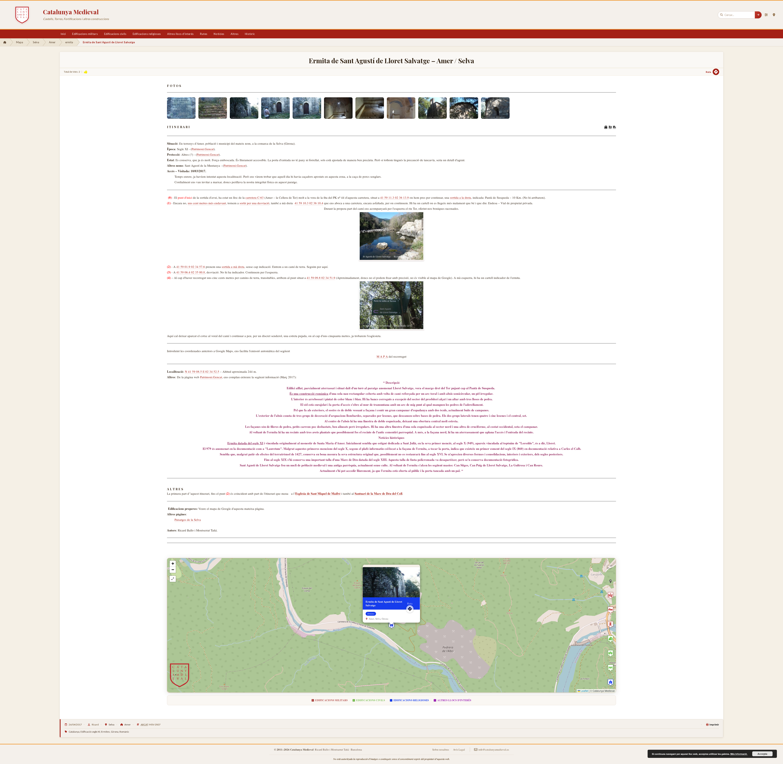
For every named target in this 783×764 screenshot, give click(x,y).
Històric (250, 33)
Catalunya (74, 731)
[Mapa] (773, 14)
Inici (63, 33)
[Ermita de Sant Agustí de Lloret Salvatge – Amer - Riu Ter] (391, 236)
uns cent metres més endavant (207, 203)
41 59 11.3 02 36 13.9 (394, 197)
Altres (234, 33)
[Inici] (5, 42)
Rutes (203, 33)
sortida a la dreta (460, 197)
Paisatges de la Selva (188, 520)
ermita (69, 42)
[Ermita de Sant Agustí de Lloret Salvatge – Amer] (181, 108)
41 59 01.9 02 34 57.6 (190, 267)
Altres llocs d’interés (180, 33)
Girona (114, 731)
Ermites (105, 731)
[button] (391, 625)
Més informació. (739, 753)
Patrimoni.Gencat (203, 149)
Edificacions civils (115, 33)
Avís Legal (459, 749)
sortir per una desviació (254, 203)
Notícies (219, 33)
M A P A (382, 356)
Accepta (762, 754)
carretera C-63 (255, 197)
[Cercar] (758, 14)
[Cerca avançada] (766, 14)
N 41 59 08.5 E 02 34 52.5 (202, 371)
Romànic (124, 731)
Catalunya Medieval (71, 12)
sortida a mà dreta (233, 267)
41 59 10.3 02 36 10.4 (309, 203)
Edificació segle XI (90, 731)
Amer (52, 42)
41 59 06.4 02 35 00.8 (190, 272)
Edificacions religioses (147, 33)
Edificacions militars (85, 33)
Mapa (19, 42)
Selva (36, 42)
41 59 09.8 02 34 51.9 (321, 278)
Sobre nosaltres (440, 749)
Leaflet (584, 690)
